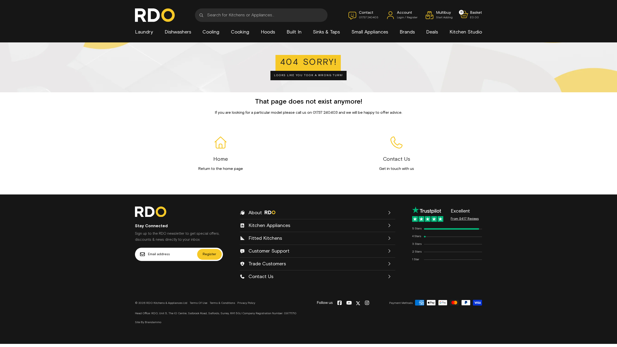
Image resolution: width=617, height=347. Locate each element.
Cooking (240, 32)
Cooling (210, 32)
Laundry (144, 32)
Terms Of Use (198, 303)
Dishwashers (178, 32)
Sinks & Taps (326, 32)
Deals (432, 32)
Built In (294, 32)
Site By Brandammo (148, 322)
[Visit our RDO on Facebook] (339, 303)
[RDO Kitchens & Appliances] (155, 15)
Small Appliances (369, 32)
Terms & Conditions (222, 303)
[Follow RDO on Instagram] (367, 303)
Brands (407, 32)
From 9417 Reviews (465, 218)
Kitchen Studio (465, 32)
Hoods (268, 32)
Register (209, 254)
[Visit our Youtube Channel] (349, 303)
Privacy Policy (246, 303)
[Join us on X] (358, 303)
